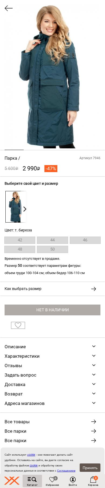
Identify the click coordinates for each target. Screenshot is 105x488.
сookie (31, 454)
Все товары (17, 421)
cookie (34, 465)
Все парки (15, 431)
